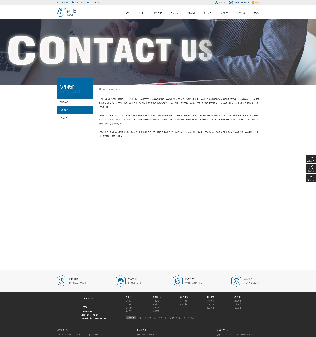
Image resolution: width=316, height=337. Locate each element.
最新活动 (156, 311)
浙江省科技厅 (177, 317)
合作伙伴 (129, 307)
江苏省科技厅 (189, 317)
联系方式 (64, 102)
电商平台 (129, 311)
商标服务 (141, 12)
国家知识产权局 (151, 317)
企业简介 (129, 301)
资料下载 (183, 301)
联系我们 (112, 89)
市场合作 (64, 109)
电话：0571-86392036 (145, 334)
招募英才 (210, 307)
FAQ (181, 307)
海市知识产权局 (165, 317)
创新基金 (158, 12)
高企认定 (174, 12)
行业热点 (156, 301)
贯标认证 (191, 12)
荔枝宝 (256, 12)
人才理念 (210, 304)
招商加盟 (64, 117)
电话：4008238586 (64, 334)
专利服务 (224, 12)
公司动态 (156, 307)
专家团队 (129, 304)
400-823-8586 (90, 315)
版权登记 (241, 12)
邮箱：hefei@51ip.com (245, 334)
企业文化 (210, 301)
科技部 (141, 317)
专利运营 (208, 12)
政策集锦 (183, 304)
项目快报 (156, 304)
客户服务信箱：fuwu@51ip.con (93, 318)
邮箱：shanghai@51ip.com (87, 334)
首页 (127, 12)
